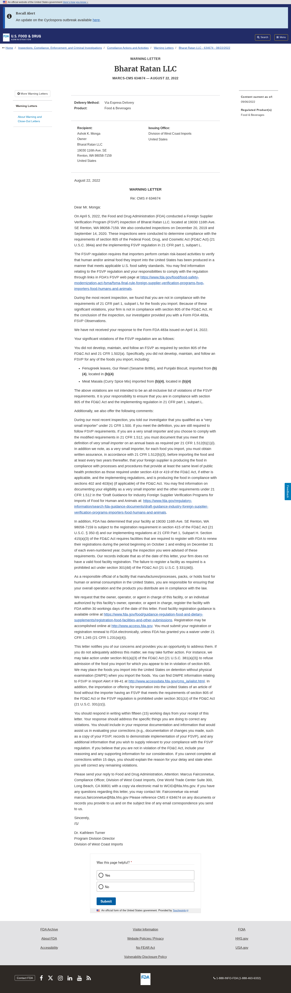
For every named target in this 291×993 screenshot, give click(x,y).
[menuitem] (258, 100)
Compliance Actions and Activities (128, 47)
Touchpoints (179, 910)
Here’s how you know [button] (75, 2)
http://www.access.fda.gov (131, 626)
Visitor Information (145, 929)
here (96, 20)
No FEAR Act (145, 947)
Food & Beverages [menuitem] (252, 114)
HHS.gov (241, 938)
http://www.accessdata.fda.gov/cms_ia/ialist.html (166, 681)
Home (9, 47)
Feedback (287, 491)
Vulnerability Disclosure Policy (145, 956)
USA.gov (242, 947)
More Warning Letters (34, 93)
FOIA (241, 929)
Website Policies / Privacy (145, 938)
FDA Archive (49, 929)
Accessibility (49, 947)
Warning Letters (164, 47)
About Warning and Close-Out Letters (30, 119)
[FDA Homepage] (22, 37)
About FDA (49, 938)
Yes (107, 875)
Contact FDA (25, 978)
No (107, 886)
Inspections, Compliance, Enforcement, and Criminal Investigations (60, 47)
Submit (106, 901)
